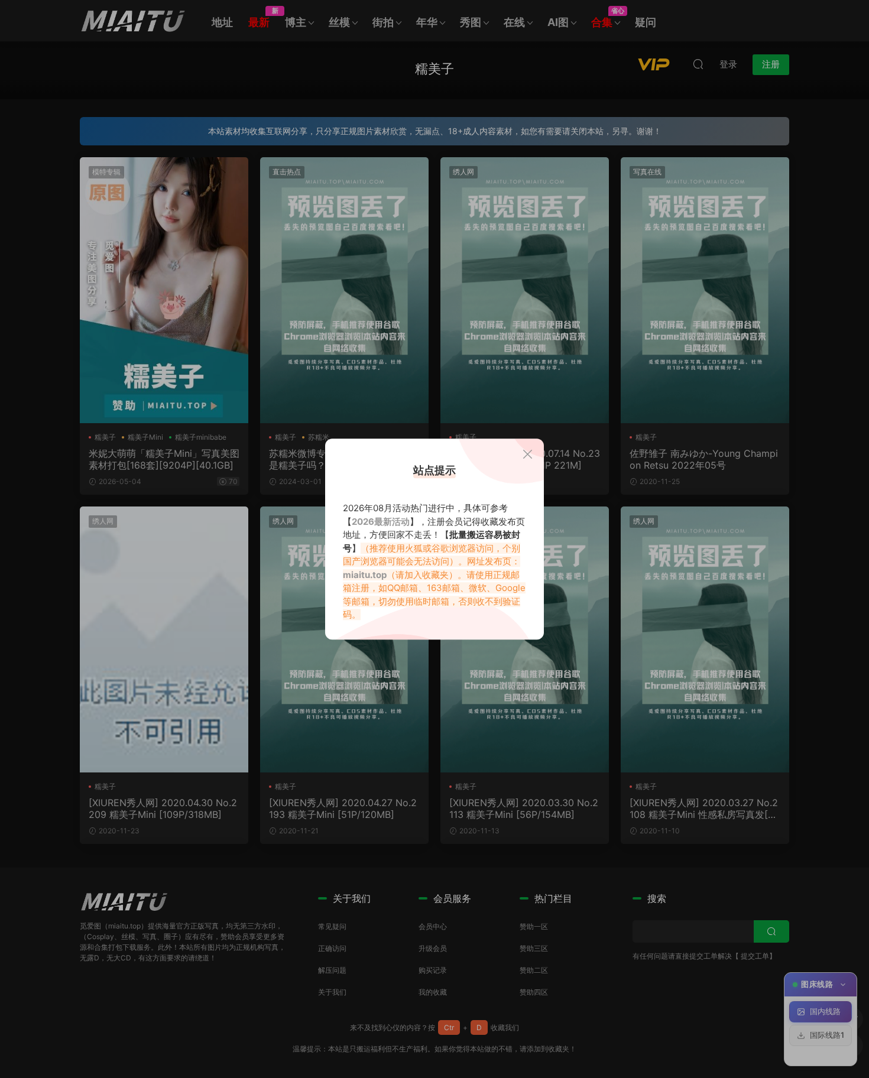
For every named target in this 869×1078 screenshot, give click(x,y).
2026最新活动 (381, 521)
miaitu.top (365, 574)
